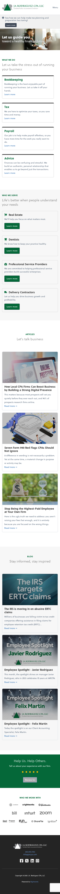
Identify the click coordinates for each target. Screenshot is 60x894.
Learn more (10, 25)
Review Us (30, 779)
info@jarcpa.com (30, 854)
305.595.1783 (30, 851)
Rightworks (34, 882)
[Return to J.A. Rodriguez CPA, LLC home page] (23, 7)
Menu (55, 7)
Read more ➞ (30, 405)
